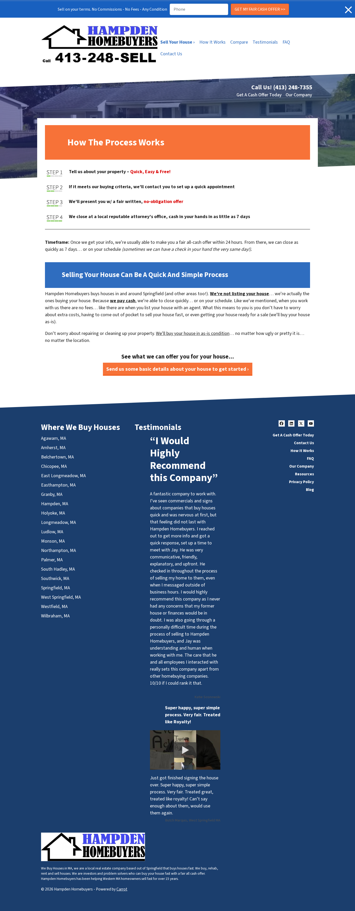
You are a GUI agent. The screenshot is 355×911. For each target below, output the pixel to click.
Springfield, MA (55, 588)
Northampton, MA (58, 550)
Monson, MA (53, 541)
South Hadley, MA (58, 569)
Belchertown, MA (57, 457)
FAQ (286, 42)
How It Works (212, 42)
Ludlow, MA (52, 532)
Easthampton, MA (58, 485)
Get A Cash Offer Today (259, 95)
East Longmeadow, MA (63, 476)
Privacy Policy (301, 482)
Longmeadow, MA (58, 522)
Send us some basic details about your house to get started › (177, 369)
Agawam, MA (53, 438)
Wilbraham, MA (55, 616)
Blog (310, 489)
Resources (304, 474)
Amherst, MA (53, 447)
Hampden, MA (54, 504)
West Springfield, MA (61, 597)
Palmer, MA (52, 560)
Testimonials (265, 42)
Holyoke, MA (53, 513)
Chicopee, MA (54, 466)
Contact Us (171, 54)
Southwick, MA (55, 578)
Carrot (121, 889)
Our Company (299, 95)
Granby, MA (51, 494)
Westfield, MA (54, 606)
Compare (239, 42)
